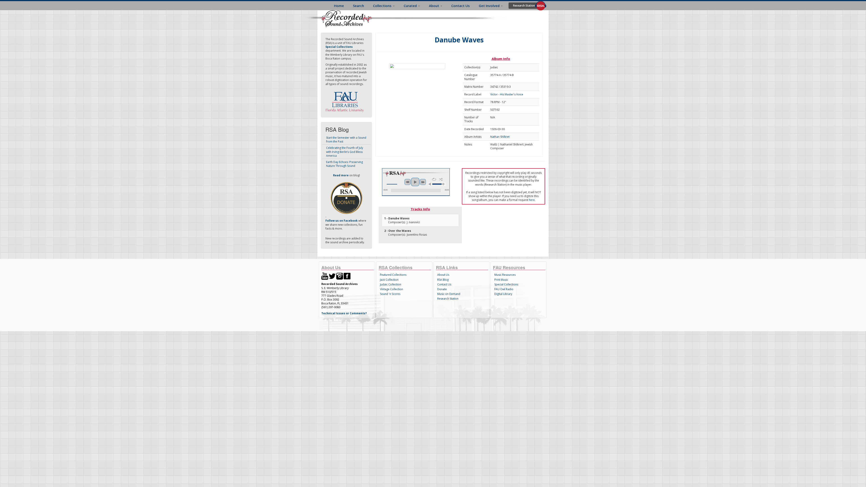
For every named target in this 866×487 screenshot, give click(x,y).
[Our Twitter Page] (332, 276)
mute (430, 184)
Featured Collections (393, 275)
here (532, 200)
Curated (411, 5)
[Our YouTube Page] (324, 276)
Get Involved (489, 5)
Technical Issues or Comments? (344, 313)
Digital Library (503, 294)
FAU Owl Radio (503, 289)
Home (339, 5)
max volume (443, 184)
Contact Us (460, 5)
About (434, 5)
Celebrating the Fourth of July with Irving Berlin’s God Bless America (344, 151)
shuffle (441, 179)
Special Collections (506, 284)
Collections (382, 5)
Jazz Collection (389, 280)
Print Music (501, 280)
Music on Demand (448, 294)
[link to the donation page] (346, 198)
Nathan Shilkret (499, 137)
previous (407, 182)
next (423, 182)
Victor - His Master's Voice (506, 94)
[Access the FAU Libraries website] (345, 100)
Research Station (524, 5)
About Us (443, 275)
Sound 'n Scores (390, 294)
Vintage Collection (391, 289)
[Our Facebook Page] (347, 276)
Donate (442, 289)
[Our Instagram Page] (339, 276)
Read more (341, 175)
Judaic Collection (390, 284)
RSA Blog (443, 280)
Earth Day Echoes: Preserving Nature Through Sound (344, 164)
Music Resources (505, 275)
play (415, 181)
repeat (434, 179)
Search (358, 5)
